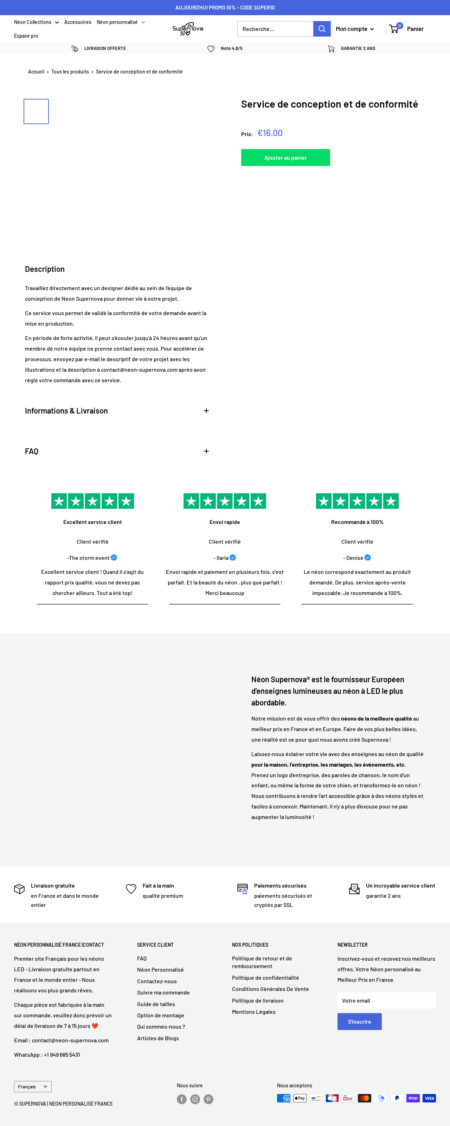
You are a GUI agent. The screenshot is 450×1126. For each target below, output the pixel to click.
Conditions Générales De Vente (270, 988)
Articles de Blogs (158, 1038)
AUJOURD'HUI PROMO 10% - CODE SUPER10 (225, 7)
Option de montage (160, 1015)
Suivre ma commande (163, 992)
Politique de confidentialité (265, 977)
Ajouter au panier (285, 157)
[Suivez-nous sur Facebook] (182, 1099)
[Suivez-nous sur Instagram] (195, 1099)
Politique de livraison (258, 1000)
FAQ (142, 958)
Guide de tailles (156, 1003)
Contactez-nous (157, 981)
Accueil (36, 72)
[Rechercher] (322, 29)
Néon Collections (32, 22)
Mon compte (352, 28)
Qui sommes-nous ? (161, 1026)
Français (27, 1086)
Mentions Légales (254, 1011)
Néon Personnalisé (160, 969)
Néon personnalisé (117, 22)
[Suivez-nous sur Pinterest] (208, 1099)
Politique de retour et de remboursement (262, 962)
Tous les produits (70, 72)
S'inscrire (359, 1021)
